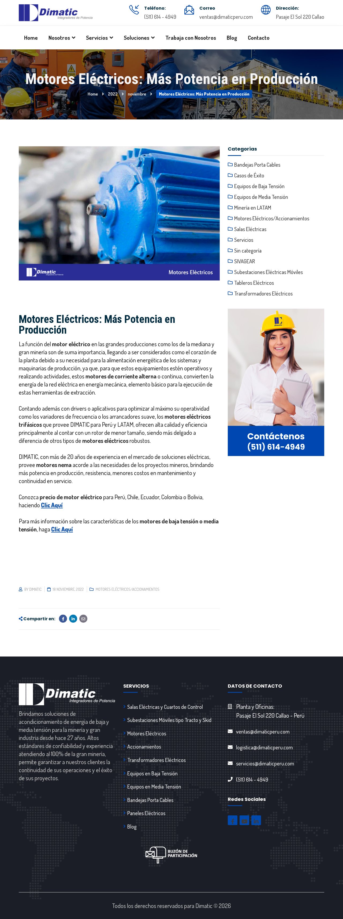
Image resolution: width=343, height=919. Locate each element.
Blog (132, 826)
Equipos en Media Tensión (154, 786)
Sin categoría (248, 250)
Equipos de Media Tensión (261, 196)
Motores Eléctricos (146, 733)
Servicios (243, 239)
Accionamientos (144, 746)
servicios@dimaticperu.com (265, 763)
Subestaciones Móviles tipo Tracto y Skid (169, 719)
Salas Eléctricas (250, 228)
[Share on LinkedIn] (73, 619)
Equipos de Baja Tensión (259, 186)
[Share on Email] (83, 619)
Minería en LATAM (252, 207)
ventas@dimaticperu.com (226, 16)
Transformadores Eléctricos (263, 293)
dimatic (35, 589)
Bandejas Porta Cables (257, 164)
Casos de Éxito (249, 175)
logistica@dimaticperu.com (264, 747)
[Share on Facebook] (63, 619)
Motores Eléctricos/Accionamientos (127, 589)
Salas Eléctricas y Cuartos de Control (165, 706)
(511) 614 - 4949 (160, 16)
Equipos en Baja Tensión (152, 773)
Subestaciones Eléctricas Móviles (268, 271)
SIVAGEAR (244, 261)
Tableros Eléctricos (254, 282)
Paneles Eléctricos (146, 812)
